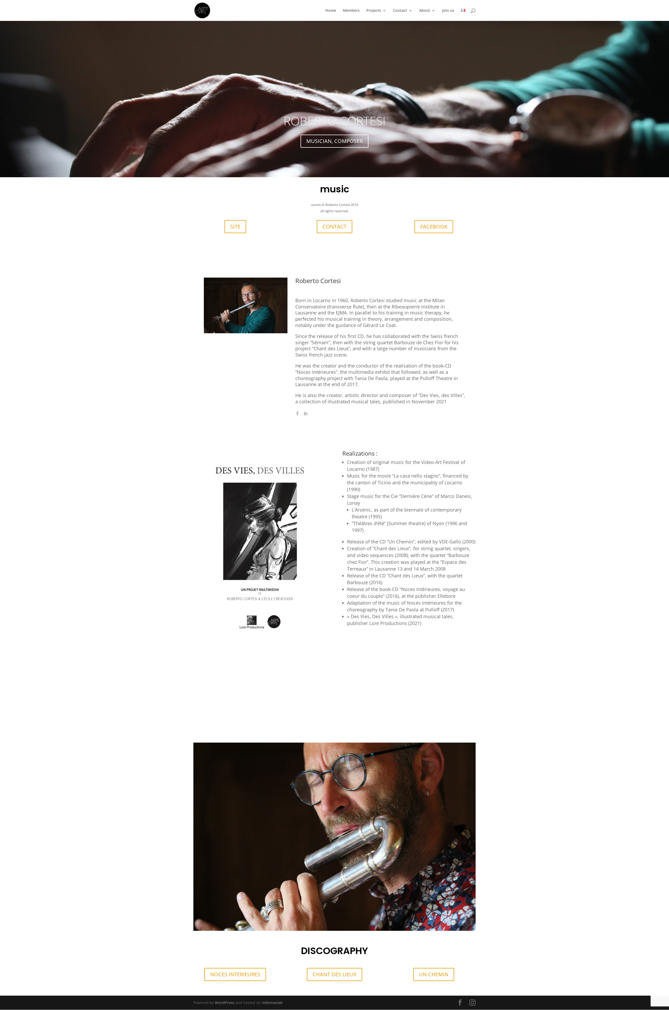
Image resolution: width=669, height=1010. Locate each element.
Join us (448, 11)
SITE (235, 226)
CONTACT (334, 226)
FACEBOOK (433, 226)
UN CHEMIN (433, 974)
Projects (373, 11)
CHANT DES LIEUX (334, 974)
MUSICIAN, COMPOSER (334, 141)
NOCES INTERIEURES (235, 974)
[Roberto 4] (334, 929)
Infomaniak (272, 1002)
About (424, 11)
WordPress (224, 1002)
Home (330, 11)
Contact (400, 11)
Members (351, 11)
